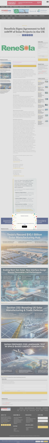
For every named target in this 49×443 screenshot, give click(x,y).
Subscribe (24, 226)
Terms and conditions (25, 223)
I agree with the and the (25, 224)
